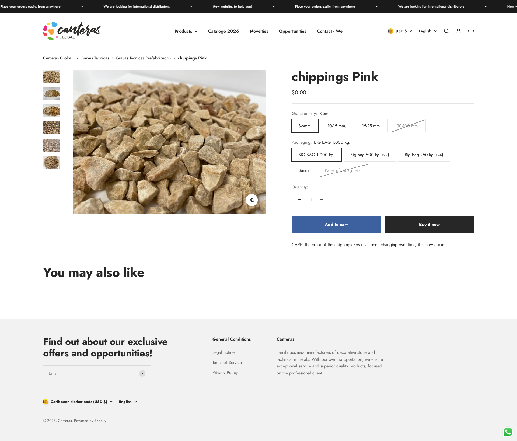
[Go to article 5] (51, 146)
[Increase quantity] (322, 199)
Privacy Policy (225, 372)
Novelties (259, 31)
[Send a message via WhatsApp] (508, 432)
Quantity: (300, 187)
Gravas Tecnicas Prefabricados (143, 58)
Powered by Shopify (90, 420)
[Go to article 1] (51, 77)
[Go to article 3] (51, 111)
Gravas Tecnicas (95, 58)
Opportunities (292, 31)
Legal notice (223, 352)
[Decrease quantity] (300, 199)
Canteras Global (57, 58)
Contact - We (330, 31)
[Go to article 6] (51, 163)
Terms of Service (227, 362)
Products (183, 31)
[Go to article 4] (51, 128)
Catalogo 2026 (223, 31)
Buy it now (429, 224)
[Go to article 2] (51, 94)
